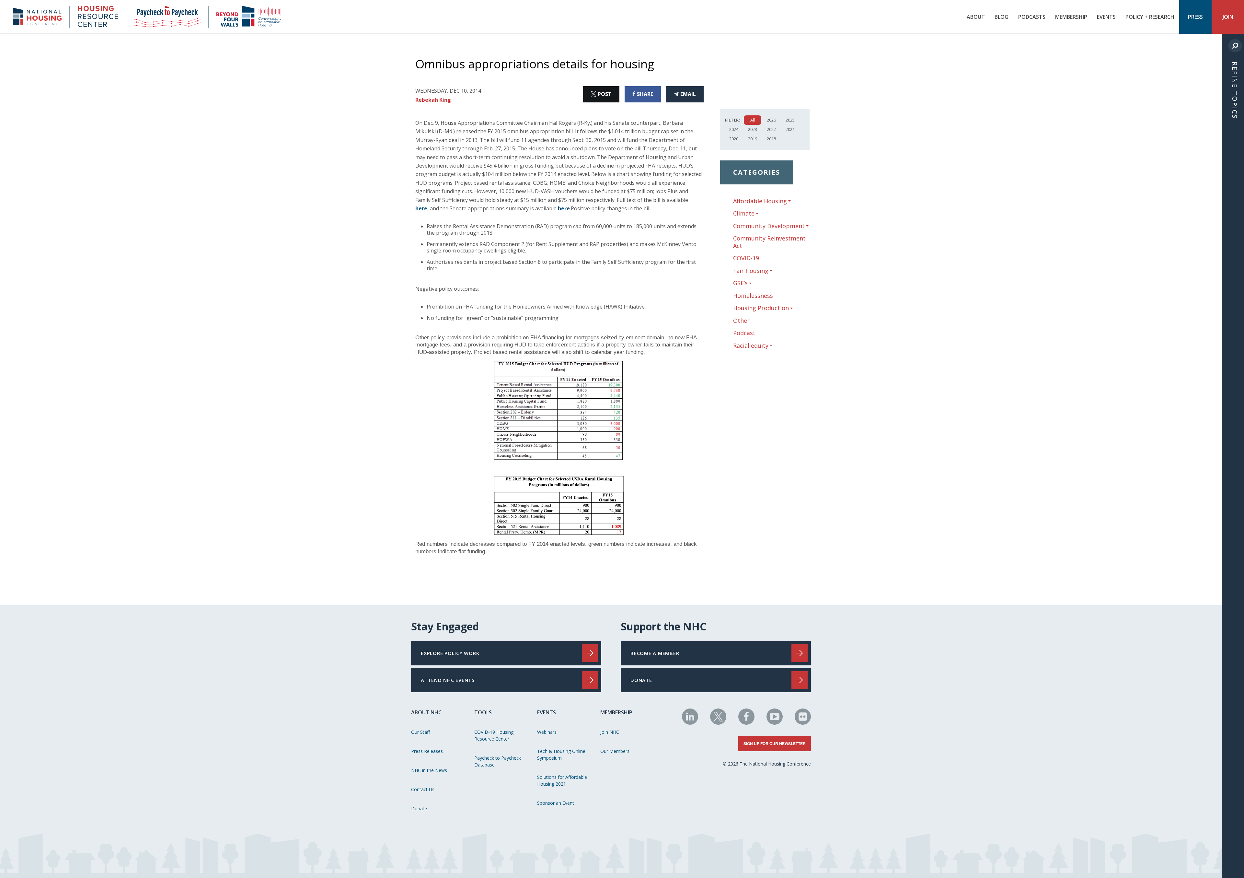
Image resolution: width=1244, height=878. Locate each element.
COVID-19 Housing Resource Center (493, 735)
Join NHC (609, 732)
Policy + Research (1149, 16)
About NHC (426, 712)
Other (741, 320)
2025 (790, 120)
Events (1106, 16)
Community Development (769, 226)
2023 (752, 129)
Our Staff (420, 732)
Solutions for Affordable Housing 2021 (562, 780)
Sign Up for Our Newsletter (774, 743)
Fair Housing (750, 271)
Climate (743, 213)
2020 (733, 139)
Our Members (614, 751)
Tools (483, 712)
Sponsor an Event (555, 803)
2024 (733, 129)
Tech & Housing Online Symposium (561, 754)
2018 (771, 139)
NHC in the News (429, 770)
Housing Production (761, 308)
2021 (790, 129)
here (421, 208)
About (976, 16)
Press (1195, 16)
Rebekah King (433, 99)
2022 (771, 129)
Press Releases (427, 751)
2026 (771, 120)
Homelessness (753, 295)
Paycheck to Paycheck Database (497, 761)
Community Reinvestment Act (769, 242)
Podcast (744, 333)
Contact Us (422, 789)
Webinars (547, 732)
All (752, 120)
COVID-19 (746, 258)
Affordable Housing (760, 201)
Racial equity (750, 345)
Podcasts (1031, 16)
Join (1228, 16)
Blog (1001, 16)
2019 (752, 139)
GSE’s (740, 283)
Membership (1071, 16)
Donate (419, 808)
